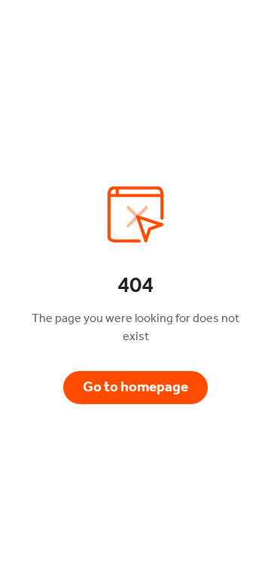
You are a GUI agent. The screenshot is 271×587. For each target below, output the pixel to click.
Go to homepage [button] (135, 387)
